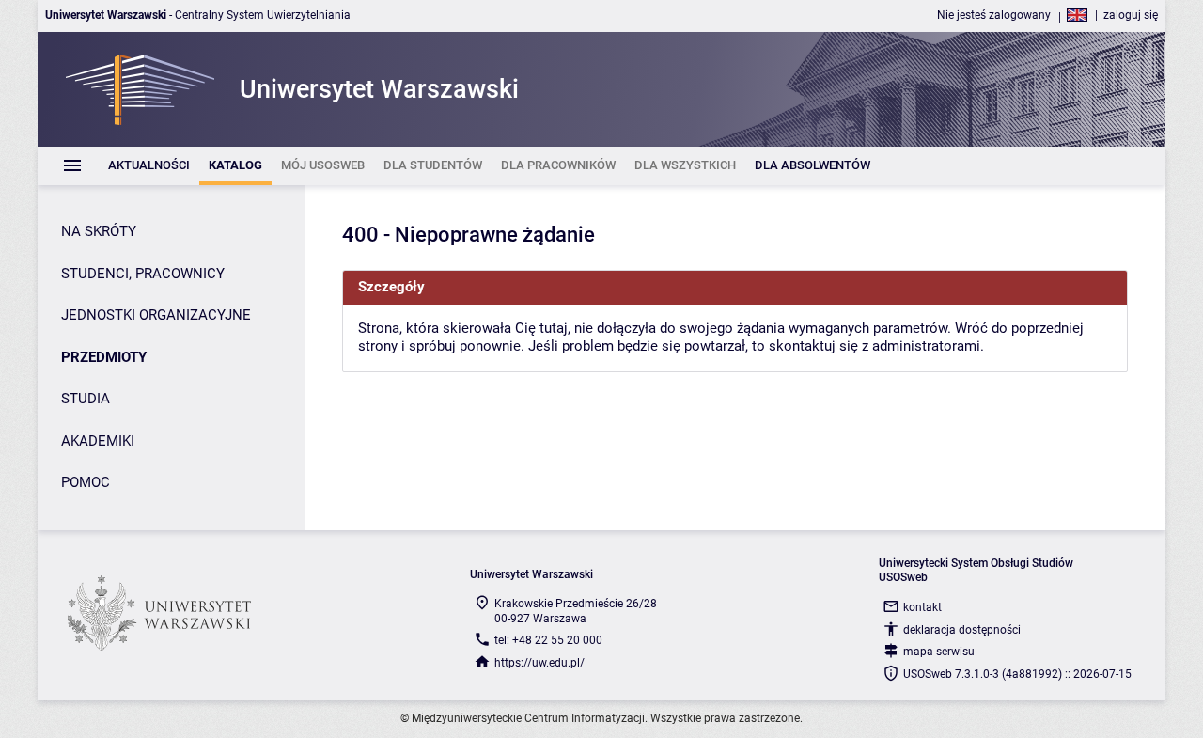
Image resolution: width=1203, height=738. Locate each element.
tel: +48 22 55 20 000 (548, 640)
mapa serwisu (939, 651)
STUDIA (85, 398)
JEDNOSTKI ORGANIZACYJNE (156, 314)
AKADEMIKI (97, 440)
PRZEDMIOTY (104, 357)
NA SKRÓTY (98, 231)
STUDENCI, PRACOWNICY (143, 273)
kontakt (922, 607)
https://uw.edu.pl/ (539, 662)
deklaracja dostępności (962, 629)
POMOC (85, 482)
